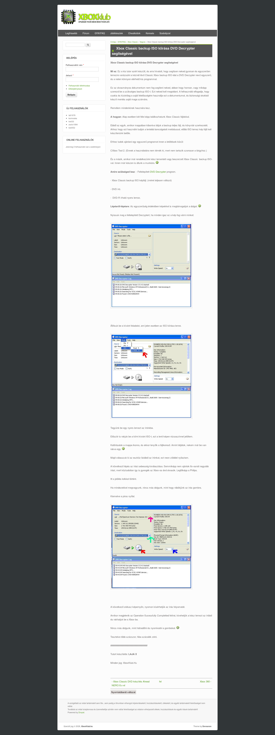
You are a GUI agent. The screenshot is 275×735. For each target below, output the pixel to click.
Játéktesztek (116, 33)
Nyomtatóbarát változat (123, 692)
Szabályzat (164, 33)
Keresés (150, 33)
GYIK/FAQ (100, 33)
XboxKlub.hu (87, 726)
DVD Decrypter (158, 171)
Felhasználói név (75, 64)
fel (160, 681)
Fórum (86, 33)
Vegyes (142, 41)
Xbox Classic (133, 41)
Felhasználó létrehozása (79, 85)
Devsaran (206, 726)
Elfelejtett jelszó (75, 88)
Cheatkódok (134, 33)
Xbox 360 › (205, 681)
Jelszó (70, 75)
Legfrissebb (71, 33)
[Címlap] (86, 23)
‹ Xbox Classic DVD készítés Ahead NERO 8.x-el (130, 683)
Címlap (113, 41)
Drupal (81, 712)
